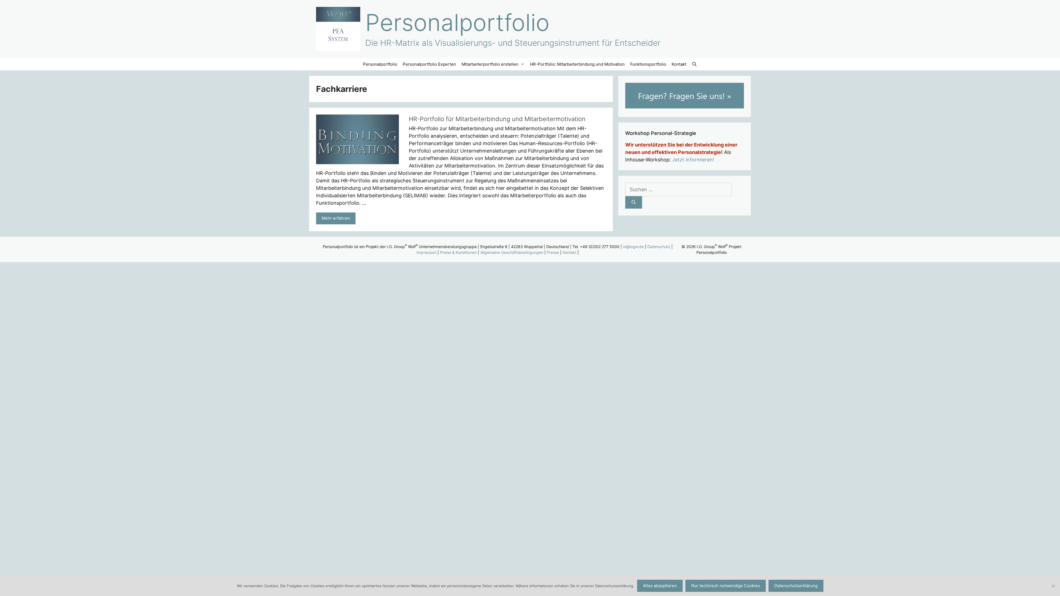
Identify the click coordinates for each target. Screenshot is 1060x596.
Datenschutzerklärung (796, 585)
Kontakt (679, 64)
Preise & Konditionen (458, 252)
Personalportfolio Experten (429, 64)
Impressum (426, 252)
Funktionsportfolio (648, 64)
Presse (553, 252)
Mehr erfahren (336, 218)
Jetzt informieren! (693, 160)
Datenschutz (658, 246)
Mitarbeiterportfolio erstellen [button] (490, 64)
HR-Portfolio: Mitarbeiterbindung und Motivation (577, 64)
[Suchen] (633, 202)
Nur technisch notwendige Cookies (725, 585)
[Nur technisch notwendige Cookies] (1053, 586)
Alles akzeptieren (660, 585)
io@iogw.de (633, 246)
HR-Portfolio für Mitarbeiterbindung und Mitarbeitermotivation (497, 119)
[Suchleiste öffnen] (694, 64)
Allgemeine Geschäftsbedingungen (511, 252)
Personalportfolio (457, 22)
